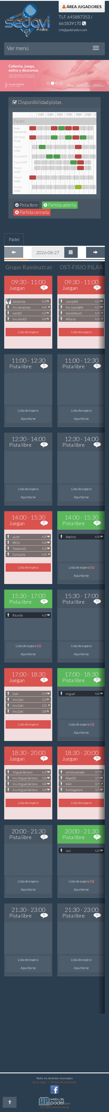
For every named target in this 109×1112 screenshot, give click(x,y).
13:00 (49, 147)
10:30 (37, 162)
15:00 (59, 162)
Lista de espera (28, 332)
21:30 (90, 128)
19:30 (80, 162)
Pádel (14, 239)
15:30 (61, 128)
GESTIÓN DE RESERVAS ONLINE (54, 1107)
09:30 (32, 128)
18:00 (73, 162)
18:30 (75, 128)
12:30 (47, 128)
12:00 (44, 162)
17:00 (68, 128)
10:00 (35, 147)
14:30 (56, 147)
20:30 (85, 147)
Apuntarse (28, 418)
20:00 (83, 128)
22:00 (92, 147)
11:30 (42, 147)
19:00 (78, 147)
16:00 (63, 147)
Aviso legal (39, 1082)
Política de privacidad (63, 1082)
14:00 (54, 128)
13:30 (51, 162)
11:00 (40, 128)
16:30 (66, 162)
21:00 (87, 162)
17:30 (71, 147)
